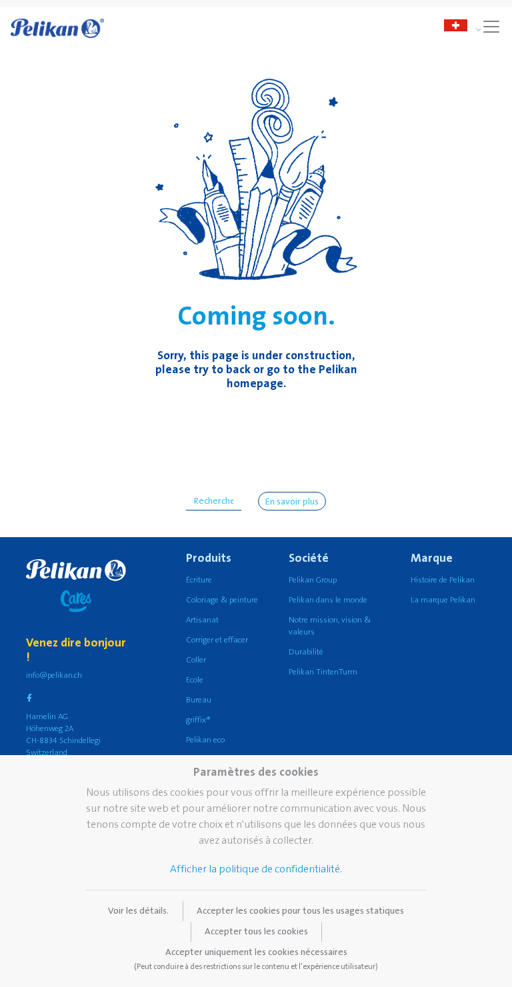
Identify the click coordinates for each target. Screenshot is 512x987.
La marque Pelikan (443, 600)
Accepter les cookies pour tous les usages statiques (300, 911)
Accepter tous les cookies (256, 931)
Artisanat (202, 620)
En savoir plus (292, 501)
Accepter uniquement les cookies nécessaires (256, 959)
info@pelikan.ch (54, 675)
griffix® (198, 720)
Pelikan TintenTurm (323, 672)
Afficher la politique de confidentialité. (256, 869)
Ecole (194, 680)
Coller (196, 660)
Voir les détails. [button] (138, 911)
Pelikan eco (205, 740)
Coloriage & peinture (222, 600)
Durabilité (306, 652)
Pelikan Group (313, 580)
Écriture (199, 580)
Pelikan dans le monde (328, 600)
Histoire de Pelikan (443, 580)
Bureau (198, 700)
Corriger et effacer (217, 640)
